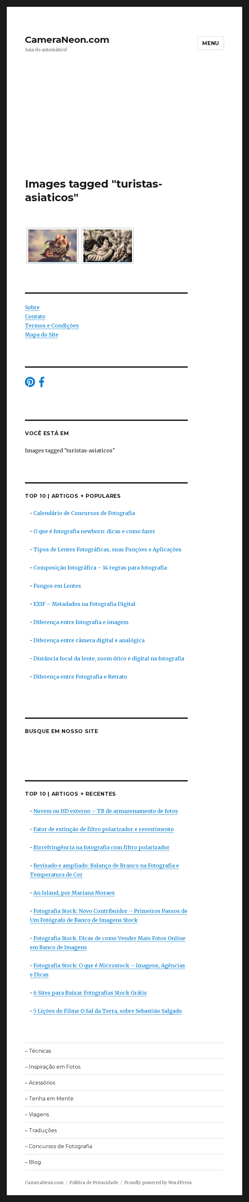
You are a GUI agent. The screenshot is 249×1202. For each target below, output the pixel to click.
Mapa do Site (41, 334)
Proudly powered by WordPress (158, 1182)
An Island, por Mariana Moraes (74, 892)
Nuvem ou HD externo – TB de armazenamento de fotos (105, 811)
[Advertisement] (125, 128)
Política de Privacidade (93, 1182)
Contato (35, 316)
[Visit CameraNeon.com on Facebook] (41, 384)
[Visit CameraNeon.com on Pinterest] (30, 384)
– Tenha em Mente (49, 1099)
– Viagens (37, 1114)
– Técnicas (38, 1051)
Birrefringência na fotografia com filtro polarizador (101, 847)
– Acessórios (40, 1083)
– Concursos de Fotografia (58, 1146)
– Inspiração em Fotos (52, 1067)
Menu (210, 43)
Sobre (32, 307)
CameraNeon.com (67, 39)
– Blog (33, 1162)
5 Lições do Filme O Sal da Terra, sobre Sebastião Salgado (107, 1011)
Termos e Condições (52, 325)
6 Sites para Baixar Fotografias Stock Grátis (90, 992)
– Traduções (41, 1130)
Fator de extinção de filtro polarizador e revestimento (103, 829)
